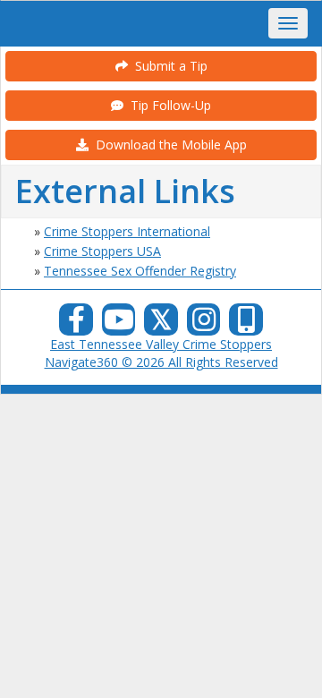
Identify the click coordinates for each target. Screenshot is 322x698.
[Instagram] (204, 324)
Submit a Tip (168, 65)
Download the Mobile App (168, 144)
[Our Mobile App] (246, 324)
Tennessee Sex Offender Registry (140, 270)
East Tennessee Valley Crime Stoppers (161, 344)
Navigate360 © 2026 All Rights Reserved (161, 361)
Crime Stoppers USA (102, 251)
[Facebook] (76, 324)
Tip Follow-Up (167, 105)
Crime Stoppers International (127, 231)
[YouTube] (119, 324)
